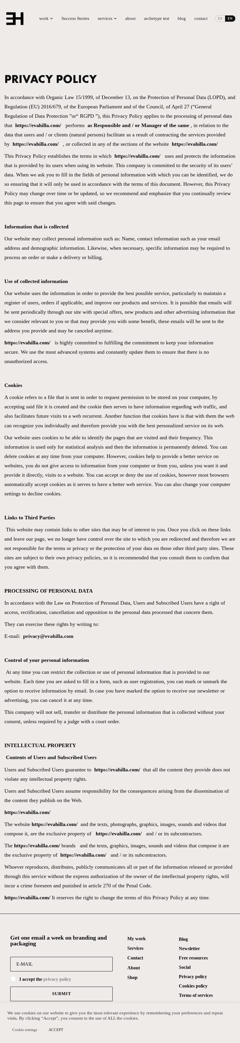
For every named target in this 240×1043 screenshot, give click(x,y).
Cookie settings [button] (24, 1030)
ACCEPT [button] (56, 1030)
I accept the (45, 979)
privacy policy (57, 979)
